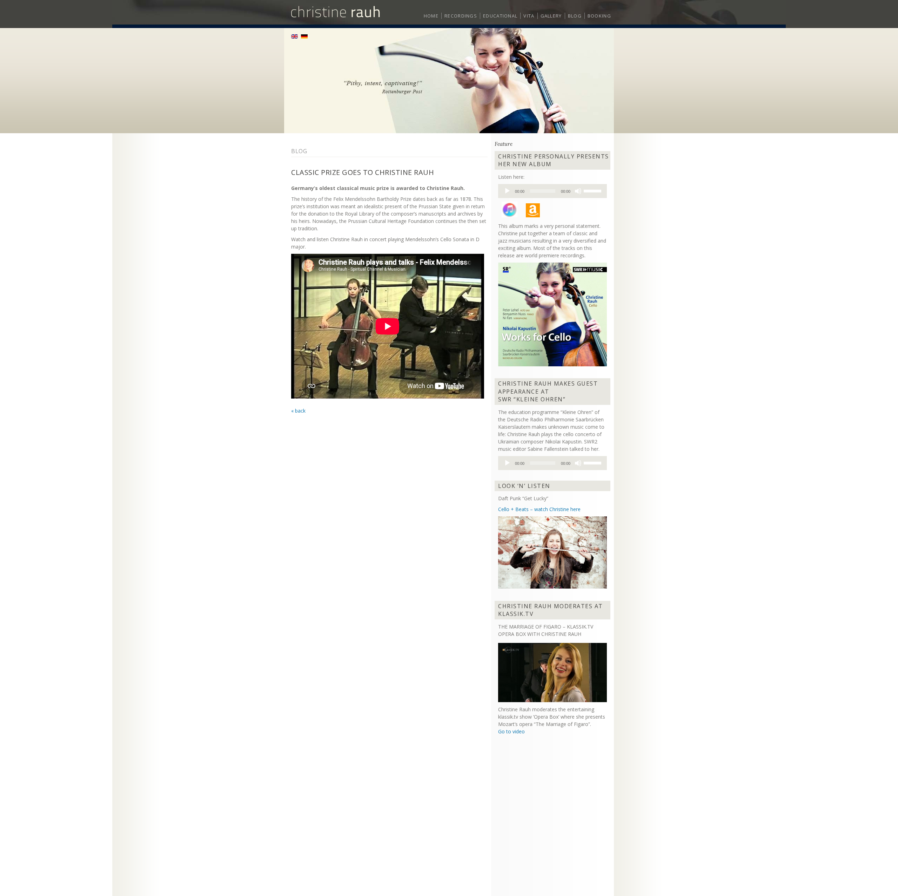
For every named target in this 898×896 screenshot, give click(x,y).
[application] (552, 191)
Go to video (511, 731)
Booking (599, 16)
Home (431, 16)
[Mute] (578, 191)
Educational (500, 16)
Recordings (460, 16)
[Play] (507, 191)
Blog (575, 16)
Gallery (551, 16)
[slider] (593, 190)
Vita (528, 16)
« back (298, 410)
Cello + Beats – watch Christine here (539, 509)
